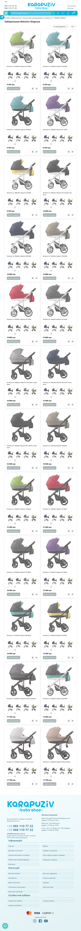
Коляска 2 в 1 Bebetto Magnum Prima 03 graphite (21, 698)
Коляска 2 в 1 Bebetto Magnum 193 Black (19, 509)
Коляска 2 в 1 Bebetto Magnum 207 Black (55, 509)
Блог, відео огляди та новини (54, 855)
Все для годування (50, 873)
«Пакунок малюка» (50, 860)
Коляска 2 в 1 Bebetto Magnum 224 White (19, 193)
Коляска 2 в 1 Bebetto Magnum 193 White (19, 66)
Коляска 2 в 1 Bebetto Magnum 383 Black (19, 635)
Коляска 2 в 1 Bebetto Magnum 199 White (55, 66)
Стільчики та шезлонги (17, 887)
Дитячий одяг (48, 887)
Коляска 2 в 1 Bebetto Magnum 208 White (19, 256)
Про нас (11, 846)
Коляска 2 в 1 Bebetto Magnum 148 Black (55, 445)
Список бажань (48, 901)
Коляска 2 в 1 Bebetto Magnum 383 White (55, 698)
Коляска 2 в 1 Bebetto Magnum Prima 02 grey (20, 762)
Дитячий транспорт (15, 892)
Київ (69, 8)
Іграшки (46, 882)
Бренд (45, 846)
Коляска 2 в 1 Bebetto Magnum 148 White (55, 256)
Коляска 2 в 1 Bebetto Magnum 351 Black (55, 572)
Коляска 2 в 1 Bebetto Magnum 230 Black (19, 572)
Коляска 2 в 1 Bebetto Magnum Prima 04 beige (56, 762)
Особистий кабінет (15, 901)
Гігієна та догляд (49, 878)
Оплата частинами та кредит (19, 855)
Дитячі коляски (14, 873)
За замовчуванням (60, 26)
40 (72, 26)
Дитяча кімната (14, 882)
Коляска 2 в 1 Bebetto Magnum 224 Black (55, 635)
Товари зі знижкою (50, 850)
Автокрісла (12, 878)
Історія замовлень (15, 905)
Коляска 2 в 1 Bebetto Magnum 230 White (55, 319)
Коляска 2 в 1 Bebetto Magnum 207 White (19, 319)
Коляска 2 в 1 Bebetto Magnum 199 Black (19, 129)
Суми (72, 8)
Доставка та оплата (15, 850)
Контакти (11, 864)
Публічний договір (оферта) (18, 860)
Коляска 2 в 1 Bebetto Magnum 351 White (55, 129)
